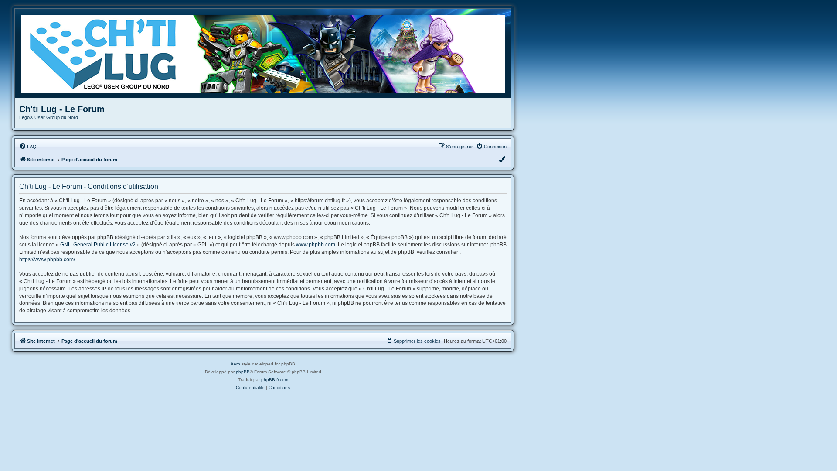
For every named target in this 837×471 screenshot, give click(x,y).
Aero (235, 364)
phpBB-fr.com (274, 379)
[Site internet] (266, 53)
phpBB (243, 371)
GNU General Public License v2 (98, 245)
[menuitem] (28, 146)
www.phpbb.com (315, 245)
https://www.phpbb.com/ (47, 259)
